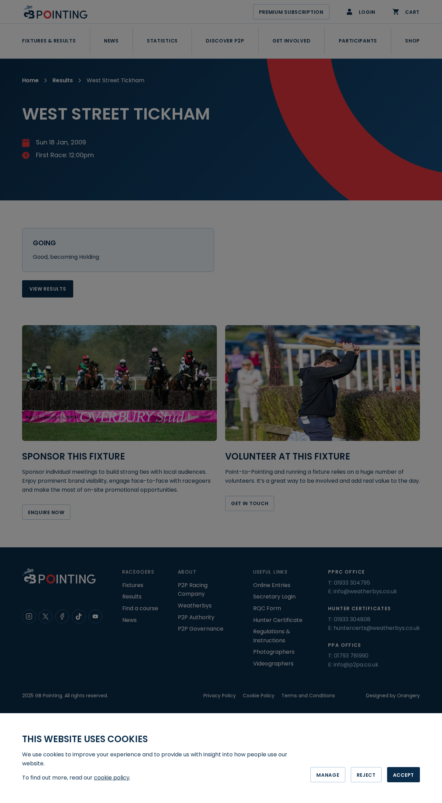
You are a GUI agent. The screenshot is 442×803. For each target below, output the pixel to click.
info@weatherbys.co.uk (365, 591)
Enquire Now (46, 512)
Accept (403, 775)
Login (367, 12)
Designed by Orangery (393, 695)
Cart (412, 12)
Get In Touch (249, 503)
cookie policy (111, 778)
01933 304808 (352, 619)
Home (30, 80)
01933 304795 (352, 583)
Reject (366, 775)
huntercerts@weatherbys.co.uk (377, 628)
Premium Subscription (291, 12)
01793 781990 (351, 656)
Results (62, 80)
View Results (47, 288)
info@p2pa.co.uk (356, 665)
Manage (327, 775)
